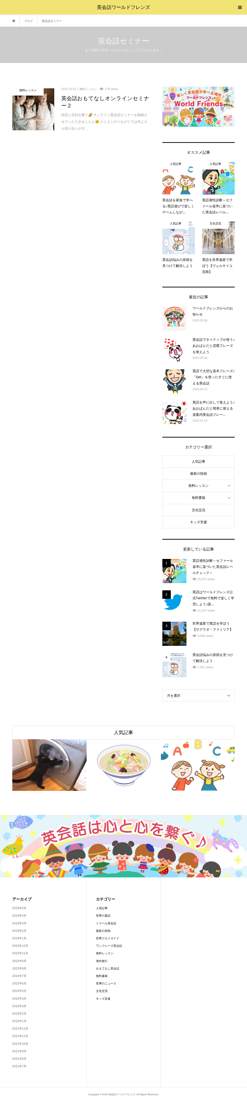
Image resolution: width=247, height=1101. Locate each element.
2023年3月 (19, 923)
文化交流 (198, 510)
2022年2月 (19, 1013)
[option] (49, 765)
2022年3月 (19, 1006)
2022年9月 (19, 961)
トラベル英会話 (106, 923)
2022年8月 (19, 968)
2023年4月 (19, 915)
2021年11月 (20, 1036)
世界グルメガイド (107, 938)
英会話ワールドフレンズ (123, 7)
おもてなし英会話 (107, 968)
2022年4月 (19, 998)
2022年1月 (19, 1021)
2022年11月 (20, 953)
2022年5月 (19, 991)
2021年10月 (20, 1043)
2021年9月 (19, 1051)
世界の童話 (103, 915)
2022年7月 (19, 976)
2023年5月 (19, 908)
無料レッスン (198, 486)
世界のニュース (106, 983)
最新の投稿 (198, 473)
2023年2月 (19, 931)
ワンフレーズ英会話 (109, 946)
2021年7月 (19, 1066)
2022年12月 (20, 946)
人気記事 (198, 461)
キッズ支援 (198, 522)
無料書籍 (198, 498)
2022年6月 (19, 983)
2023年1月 (19, 938)
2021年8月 (19, 1058)
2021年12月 (20, 1028)
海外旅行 (102, 961)
